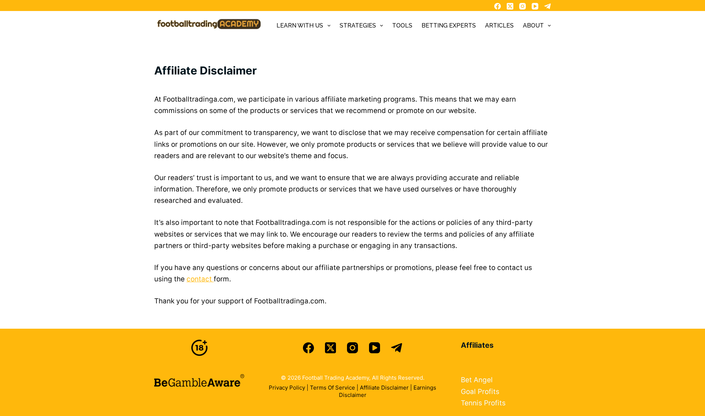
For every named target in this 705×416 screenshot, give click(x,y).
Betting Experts (449, 25)
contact (200, 279)
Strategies (358, 25)
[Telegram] (547, 6)
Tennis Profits (483, 403)
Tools (402, 25)
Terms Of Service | (335, 387)
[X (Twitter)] (510, 6)
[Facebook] (497, 6)
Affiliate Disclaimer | (386, 387)
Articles (499, 25)
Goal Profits (480, 391)
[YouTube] (535, 6)
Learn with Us (299, 25)
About (533, 25)
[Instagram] (522, 6)
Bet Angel (477, 380)
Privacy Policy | (289, 387)
